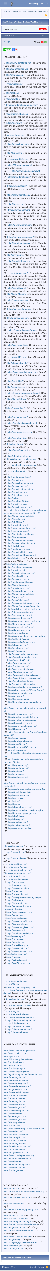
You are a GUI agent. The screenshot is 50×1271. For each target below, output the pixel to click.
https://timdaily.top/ (12, 1245)
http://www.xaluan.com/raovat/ (26, 171)
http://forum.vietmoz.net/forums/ (18, 1230)
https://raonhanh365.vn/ (18, 501)
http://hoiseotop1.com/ (18, 699)
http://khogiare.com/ (17, 729)
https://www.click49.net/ (18, 660)
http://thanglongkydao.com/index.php (20, 1242)
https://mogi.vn (12, 1011)
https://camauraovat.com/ (15, 1095)
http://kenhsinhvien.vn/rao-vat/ (22, 465)
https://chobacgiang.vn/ (14, 1068)
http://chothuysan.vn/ (13, 1248)
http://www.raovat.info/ (17, 345)
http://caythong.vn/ (15, 255)
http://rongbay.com (14, 75)
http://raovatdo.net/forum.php (21, 684)
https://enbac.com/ (16, 471)
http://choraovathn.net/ (17, 1032)
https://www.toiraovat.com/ (19, 507)
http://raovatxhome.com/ (18, 588)
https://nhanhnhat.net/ (18, 768)
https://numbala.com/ (18, 822)
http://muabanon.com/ (18, 648)
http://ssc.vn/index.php (18, 633)
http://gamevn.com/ (17, 738)
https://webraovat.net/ (18, 777)
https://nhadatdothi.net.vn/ (19, 1026)
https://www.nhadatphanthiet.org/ (18, 1155)
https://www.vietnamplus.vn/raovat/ (24, 393)
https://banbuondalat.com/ (15, 1134)
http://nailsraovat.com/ (16, 564)
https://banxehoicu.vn (17, 903)
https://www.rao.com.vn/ (18, 579)
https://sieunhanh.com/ (17, 495)
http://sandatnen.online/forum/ (20, 1017)
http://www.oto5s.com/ (16, 918)
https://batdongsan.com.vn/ (18, 1005)
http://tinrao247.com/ (16, 294)
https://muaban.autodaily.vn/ (20, 933)
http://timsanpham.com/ (18, 531)
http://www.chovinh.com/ (14, 1053)
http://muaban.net (15, 84)
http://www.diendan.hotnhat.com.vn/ (25, 687)
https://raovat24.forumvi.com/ (21, 642)
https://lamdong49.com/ (14, 1137)
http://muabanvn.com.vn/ (18, 549)
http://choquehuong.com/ (19, 807)
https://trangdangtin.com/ (19, 177)
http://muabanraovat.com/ (19, 477)
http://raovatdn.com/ (12, 1113)
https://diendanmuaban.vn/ (19, 672)
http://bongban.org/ (12, 1239)
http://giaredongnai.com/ (14, 1116)
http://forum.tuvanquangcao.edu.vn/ (24, 702)
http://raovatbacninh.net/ (14, 1167)
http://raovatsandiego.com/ (19, 432)
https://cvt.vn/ (13, 498)
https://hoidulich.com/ (13, 1215)
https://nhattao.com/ (16, 558)
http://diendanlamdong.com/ (16, 1164)
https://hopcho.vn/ (15, 597)
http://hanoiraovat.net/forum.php (18, 1158)
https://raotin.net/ (16, 771)
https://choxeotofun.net (17, 894)
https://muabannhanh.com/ (19, 567)
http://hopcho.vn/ (15, 444)
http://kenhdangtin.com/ (19, 243)
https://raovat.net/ (15, 480)
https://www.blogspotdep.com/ (22, 657)
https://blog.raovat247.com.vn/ (22, 747)
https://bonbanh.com (15, 876)
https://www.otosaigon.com (19, 912)
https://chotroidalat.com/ (14, 1140)
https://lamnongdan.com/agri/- (17, 1221)
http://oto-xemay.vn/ (15, 936)
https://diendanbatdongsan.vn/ (21, 1020)
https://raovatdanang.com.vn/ (17, 1086)
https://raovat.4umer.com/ (20, 618)
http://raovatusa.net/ (16, 570)
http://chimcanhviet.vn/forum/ (16, 1197)
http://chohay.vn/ (15, 819)
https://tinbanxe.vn (15, 900)
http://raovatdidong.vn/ (17, 525)
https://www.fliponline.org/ (20, 693)
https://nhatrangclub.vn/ (14, 1077)
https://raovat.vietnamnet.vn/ (20, 489)
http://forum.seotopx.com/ (20, 624)
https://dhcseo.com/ (17, 750)
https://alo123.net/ (15, 522)
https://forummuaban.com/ (20, 714)
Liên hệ (33, 1267)
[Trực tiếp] (42, 3)
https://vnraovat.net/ (15, 408)
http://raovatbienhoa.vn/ (14, 1104)
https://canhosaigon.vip (17, 69)
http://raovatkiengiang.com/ (16, 1071)
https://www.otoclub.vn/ (18, 948)
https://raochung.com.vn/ (18, 663)
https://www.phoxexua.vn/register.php (24, 897)
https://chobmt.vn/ (11, 1125)
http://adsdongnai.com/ (14, 1122)
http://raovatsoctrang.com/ (15, 1083)
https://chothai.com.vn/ (17, 666)
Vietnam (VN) (9, 1267)
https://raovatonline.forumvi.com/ (22, 675)
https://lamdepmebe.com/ (20, 741)
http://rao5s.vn (12, 93)
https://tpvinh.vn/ (11, 1056)
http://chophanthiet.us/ (13, 1062)
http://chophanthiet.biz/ (14, 1149)
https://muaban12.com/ (17, 576)
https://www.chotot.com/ (18, 144)
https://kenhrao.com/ (16, 537)
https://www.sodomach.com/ (20, 591)
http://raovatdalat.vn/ (12, 1131)
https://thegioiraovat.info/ (19, 792)
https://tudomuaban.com (17, 114)
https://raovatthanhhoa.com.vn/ (21, 555)
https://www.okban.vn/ (17, 486)
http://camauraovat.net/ (14, 1098)
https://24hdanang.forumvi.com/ (18, 1059)
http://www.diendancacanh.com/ (23, 654)
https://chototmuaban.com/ (19, 1029)
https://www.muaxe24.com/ (19, 921)
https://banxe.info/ (14, 915)
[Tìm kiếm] (46, 3)
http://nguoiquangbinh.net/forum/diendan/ (22, 1074)
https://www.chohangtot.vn (19, 309)
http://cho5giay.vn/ (16, 816)
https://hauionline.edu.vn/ (20, 723)
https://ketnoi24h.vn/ (16, 399)
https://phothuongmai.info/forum (23, 717)
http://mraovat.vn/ (16, 774)
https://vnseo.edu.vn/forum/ (20, 627)
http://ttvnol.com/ (14, 153)
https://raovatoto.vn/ (15, 930)
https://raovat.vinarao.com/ (19, 225)
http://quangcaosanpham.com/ (21, 528)
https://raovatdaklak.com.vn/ (20, 552)
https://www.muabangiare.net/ (21, 543)
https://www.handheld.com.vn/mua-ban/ (26, 636)
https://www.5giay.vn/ (18, 450)
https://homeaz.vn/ (12, 1188)
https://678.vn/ (12, 984)
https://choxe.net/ (14, 891)
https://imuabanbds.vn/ (16, 981)
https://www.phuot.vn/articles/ (17, 1236)
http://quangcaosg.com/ (18, 318)
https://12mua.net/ (16, 651)
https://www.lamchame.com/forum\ (24, 621)
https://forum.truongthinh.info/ (20, 516)
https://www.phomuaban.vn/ (20, 540)
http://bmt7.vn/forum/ (12, 1065)
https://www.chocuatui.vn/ (20, 828)
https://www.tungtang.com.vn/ (20, 573)
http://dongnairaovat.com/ (15, 1089)
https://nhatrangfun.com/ (14, 1143)
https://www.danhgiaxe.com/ (20, 927)
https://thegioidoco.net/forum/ (20, 534)
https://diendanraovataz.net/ (20, 612)
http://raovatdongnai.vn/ (14, 1107)
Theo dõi (42, 29)
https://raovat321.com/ (18, 159)
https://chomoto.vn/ (14, 846)
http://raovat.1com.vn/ (17, 504)
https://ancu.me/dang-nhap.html (20, 987)
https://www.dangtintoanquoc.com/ (23, 603)
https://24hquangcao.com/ (19, 165)
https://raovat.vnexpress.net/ (20, 237)
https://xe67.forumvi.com (18, 963)
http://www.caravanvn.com (19, 951)
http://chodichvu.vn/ (16, 546)
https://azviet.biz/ (15, 381)
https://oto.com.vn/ (15, 882)
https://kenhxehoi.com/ (17, 924)
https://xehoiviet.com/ (17, 960)
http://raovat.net (13, 99)
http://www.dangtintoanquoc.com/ (21, 105)
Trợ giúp (41, 1267)
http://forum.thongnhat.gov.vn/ (22, 813)
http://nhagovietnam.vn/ (14, 1227)
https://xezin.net (13, 957)
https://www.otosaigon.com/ (18, 870)
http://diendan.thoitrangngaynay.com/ (20, 1209)
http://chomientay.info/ (17, 363)
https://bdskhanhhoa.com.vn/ (16, 1146)
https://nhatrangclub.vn (14, 1101)
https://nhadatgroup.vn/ (17, 1023)
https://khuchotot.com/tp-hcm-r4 (22, 423)
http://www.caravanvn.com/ (17, 873)
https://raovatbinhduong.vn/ (16, 1092)
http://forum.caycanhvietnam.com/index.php (23, 1191)
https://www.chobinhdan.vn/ (20, 483)
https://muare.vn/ (16, 696)
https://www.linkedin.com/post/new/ (23, 678)
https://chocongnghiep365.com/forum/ (25, 690)
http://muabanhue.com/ (19, 825)
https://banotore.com (16, 885)
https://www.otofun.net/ (16, 867)
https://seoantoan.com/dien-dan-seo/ (20, 1224)
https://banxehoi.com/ (16, 858)
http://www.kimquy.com (18, 300)
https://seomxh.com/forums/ (16, 1218)
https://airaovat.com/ (18, 273)
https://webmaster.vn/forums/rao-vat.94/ (26, 789)
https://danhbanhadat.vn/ (17, 1014)
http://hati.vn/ (13, 801)
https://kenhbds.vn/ (15, 999)
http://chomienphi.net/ (17, 417)
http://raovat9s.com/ (16, 387)
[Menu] (6, 3)
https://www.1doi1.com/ (18, 600)
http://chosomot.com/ (17, 645)
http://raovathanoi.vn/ (17, 438)
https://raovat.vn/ (14, 123)
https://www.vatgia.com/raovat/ (23, 330)
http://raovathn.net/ (12, 1161)
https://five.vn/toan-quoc (18, 585)
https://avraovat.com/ (17, 186)
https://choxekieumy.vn (17, 945)
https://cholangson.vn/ (13, 1170)
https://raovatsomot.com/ (18, 195)
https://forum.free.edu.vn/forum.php (23, 606)
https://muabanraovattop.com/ (22, 720)
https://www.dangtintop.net (18, 63)
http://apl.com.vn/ (16, 798)
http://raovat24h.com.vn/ (19, 261)
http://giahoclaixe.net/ (16, 954)
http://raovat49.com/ (17, 357)
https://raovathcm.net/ (17, 492)
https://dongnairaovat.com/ (15, 1152)
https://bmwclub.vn (15, 942)
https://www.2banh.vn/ (16, 864)
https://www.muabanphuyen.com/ (19, 1050)
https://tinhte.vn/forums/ (14, 1203)
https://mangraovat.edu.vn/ (19, 615)
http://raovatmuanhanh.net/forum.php (25, 810)
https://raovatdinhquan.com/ (16, 1110)
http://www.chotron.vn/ (18, 795)
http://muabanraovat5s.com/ (20, 582)
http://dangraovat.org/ (17, 765)
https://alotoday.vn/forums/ (19, 456)
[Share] (43, 35)
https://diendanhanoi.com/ (15, 1080)
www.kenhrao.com (15, 135)
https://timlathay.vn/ (16, 519)
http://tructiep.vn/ (15, 204)
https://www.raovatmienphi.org (21, 372)
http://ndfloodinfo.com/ (18, 639)
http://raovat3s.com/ (16, 288)
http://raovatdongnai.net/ (14, 1119)
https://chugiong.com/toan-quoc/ (22, 459)
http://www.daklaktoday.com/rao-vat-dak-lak (23, 1128)
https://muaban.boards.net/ (20, 681)
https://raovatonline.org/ (19, 210)
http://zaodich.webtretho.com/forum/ (23, 609)
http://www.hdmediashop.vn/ (20, 669)
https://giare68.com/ (17, 744)
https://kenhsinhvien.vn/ (19, 630)
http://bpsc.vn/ (14, 804)
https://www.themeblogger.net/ (22, 726)
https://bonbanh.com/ (15, 852)
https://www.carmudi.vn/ (18, 888)
